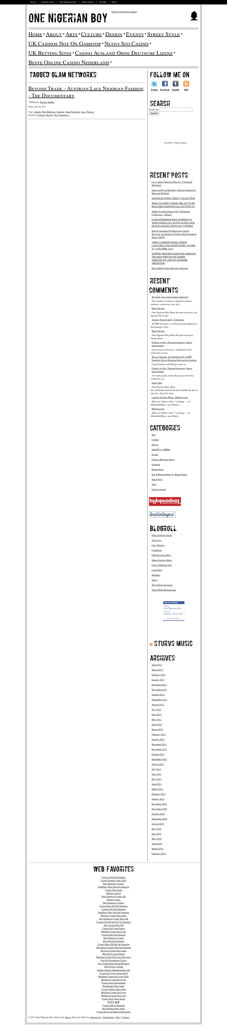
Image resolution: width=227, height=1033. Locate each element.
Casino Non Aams (113, 890)
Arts (71, 34)
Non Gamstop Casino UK (113, 896)
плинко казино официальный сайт (113, 970)
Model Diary (158, 469)
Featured (156, 464)
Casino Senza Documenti (113, 982)
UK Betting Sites (49, 52)
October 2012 (158, 694)
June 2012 (157, 714)
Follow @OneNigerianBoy (124, 11)
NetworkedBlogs (171, 602)
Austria (37, 111)
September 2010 (159, 818)
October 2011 (158, 754)
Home (35, 34)
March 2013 (157, 669)
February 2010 (159, 853)
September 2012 (159, 699)
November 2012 (159, 689)
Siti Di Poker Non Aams (113, 1008)
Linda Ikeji (157, 570)
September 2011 (159, 759)
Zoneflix (103, 2)
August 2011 (158, 764)
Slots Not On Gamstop (113, 941)
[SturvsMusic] (173, 643)
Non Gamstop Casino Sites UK (113, 918)
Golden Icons (47, 2)
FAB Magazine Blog (161, 555)
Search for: (154, 109)
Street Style (163, 34)
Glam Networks (72, 111)
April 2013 (157, 664)
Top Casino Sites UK (113, 925)
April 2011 (157, 784)
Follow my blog (173, 618)
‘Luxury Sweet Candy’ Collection (168, 319)
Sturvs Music (88, 2)
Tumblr (175, 89)
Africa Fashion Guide (162, 535)
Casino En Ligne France (113, 928)
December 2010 (159, 803)
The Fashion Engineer (162, 585)
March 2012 (157, 729)
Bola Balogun (49, 111)
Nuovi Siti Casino (126, 43)
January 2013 (158, 679)
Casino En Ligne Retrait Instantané (113, 1011)
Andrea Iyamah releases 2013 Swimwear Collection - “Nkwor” (171, 213)
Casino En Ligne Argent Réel (113, 973)
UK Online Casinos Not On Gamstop (113, 947)
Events (135, 34)
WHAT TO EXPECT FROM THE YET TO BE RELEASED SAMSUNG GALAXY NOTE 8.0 (173, 205)
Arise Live (157, 540)
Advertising (108, 1017)
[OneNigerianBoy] (68, 17)
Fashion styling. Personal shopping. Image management (172, 344)
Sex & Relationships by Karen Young (169, 474)
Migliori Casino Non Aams (113, 915)
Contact (125, 1017)
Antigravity (95, 1017)
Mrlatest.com (158, 408)
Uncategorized (159, 489)
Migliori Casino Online (113, 953)
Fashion (60, 111)
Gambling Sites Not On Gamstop (113, 886)
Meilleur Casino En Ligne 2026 (113, 976)
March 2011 (157, 789)
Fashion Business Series (163, 459)
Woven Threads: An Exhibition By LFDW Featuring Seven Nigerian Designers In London (174, 358)
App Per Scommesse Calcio (114, 960)
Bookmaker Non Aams (113, 986)
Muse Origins (158, 308)
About (54, 34)
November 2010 (159, 808)
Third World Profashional (164, 589)
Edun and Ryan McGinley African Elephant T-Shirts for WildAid (174, 191)
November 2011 (159, 749)
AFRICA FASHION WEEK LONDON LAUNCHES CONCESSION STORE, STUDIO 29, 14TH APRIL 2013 (173, 245)
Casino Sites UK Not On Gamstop (114, 944)
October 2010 (158, 813)
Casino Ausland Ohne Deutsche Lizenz (124, 52)
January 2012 (158, 739)
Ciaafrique (157, 550)
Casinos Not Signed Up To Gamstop (113, 922)
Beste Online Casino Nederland (68, 62)
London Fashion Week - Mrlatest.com (170, 397)
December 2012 (159, 684)
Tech (154, 484)
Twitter (154, 89)
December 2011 (159, 744)
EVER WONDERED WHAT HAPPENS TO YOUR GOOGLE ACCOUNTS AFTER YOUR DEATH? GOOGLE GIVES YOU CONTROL (173, 223)
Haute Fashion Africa (162, 560)
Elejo (114, 2)
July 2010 (156, 828)
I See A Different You (162, 565)
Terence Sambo (47, 102)
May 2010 (157, 838)
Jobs (118, 1017)
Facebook (165, 89)
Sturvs (33, 2)
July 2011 (156, 769)
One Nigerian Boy (67, 2)
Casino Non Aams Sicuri (113, 998)
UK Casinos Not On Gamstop (64, 43)
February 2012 (159, 734)
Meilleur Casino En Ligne (113, 931)
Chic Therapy (158, 545)
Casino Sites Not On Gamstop (113, 906)
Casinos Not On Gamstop (113, 877)
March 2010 (157, 848)
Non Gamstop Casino (113, 937)
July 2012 (156, 709)
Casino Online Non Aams (113, 989)
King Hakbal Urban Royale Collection (170, 268)
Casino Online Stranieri (113, 1005)
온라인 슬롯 (113, 1002)
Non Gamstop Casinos (113, 883)
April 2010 (157, 843)
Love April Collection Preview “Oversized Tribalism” (172, 183)
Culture (91, 34)
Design (113, 34)
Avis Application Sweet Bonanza (113, 963)
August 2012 (158, 704)
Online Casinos (113, 893)
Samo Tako (157, 382)
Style (175, 613)
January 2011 (158, 799)
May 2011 (157, 779)
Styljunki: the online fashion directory (170, 296)
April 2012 (157, 724)
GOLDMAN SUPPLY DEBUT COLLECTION (173, 198)
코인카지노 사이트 (113, 966)
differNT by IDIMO (161, 449)
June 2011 (157, 774)
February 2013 (159, 674)
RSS (186, 89)
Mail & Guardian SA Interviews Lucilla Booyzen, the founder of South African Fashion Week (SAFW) (174, 234)
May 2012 (157, 719)
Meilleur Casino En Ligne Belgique (113, 957)
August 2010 (158, 823)
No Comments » (62, 115)
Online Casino (113, 899)
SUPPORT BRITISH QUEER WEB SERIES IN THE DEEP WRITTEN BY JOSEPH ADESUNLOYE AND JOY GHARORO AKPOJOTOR (174, 258)
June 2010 (157, 833)
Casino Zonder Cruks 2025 (113, 880)
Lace (83, 111)
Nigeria (90, 111)
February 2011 (159, 794)
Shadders (156, 575)
